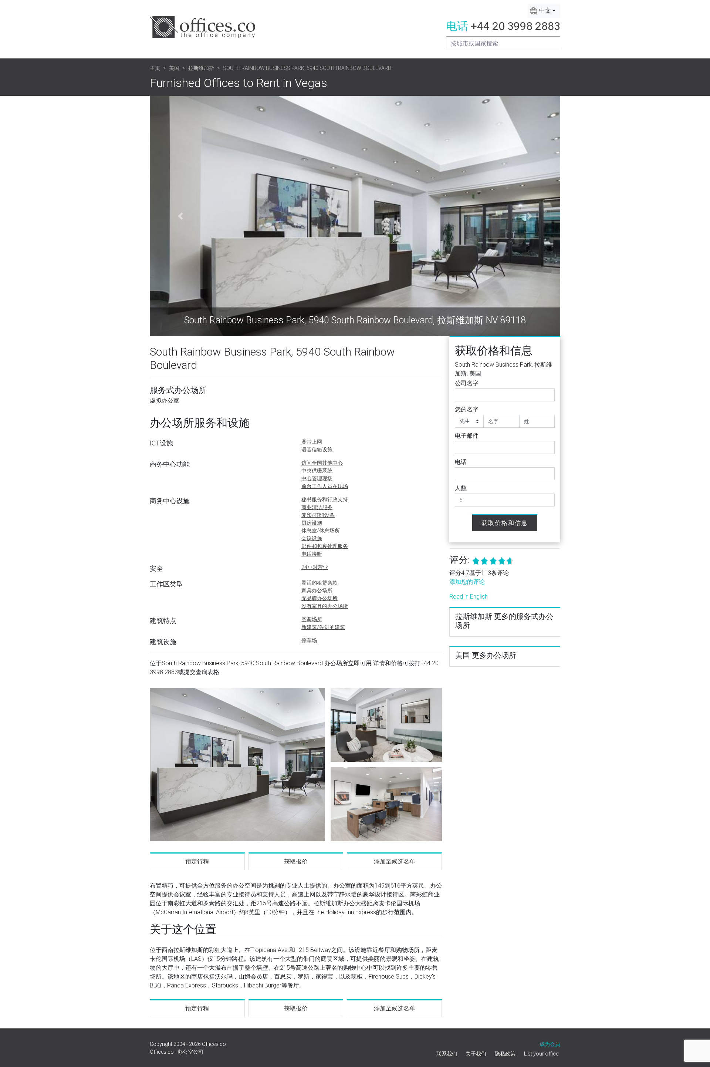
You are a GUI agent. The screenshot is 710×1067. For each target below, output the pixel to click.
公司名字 (467, 383)
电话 (461, 461)
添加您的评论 (467, 581)
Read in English (468, 596)
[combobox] (544, 11)
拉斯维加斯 (201, 68)
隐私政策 (505, 1054)
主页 (155, 68)
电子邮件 (467, 435)
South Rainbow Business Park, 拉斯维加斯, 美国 (503, 369)
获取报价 (296, 861)
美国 (174, 68)
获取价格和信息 (504, 522)
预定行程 (197, 861)
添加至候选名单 (394, 861)
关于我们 (476, 1054)
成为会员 (550, 1044)
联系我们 (446, 1054)
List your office (541, 1054)
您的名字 (467, 409)
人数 (461, 488)
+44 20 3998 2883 (515, 26)
